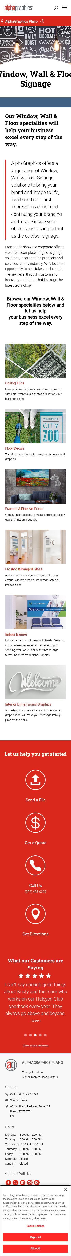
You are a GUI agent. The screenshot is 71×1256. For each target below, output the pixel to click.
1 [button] (25, 1035)
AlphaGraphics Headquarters (40, 1077)
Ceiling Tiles (14, 383)
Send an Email (18, 1100)
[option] (35, 1002)
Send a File (36, 800)
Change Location (32, 1072)
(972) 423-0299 (35, 891)
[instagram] (29, 1182)
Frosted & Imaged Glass (23, 569)
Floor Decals (14, 448)
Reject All (35, 1237)
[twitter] (15, 1182)
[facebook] (8, 1182)
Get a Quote (35, 842)
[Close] (65, 1189)
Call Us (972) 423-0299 (24, 1094)
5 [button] (45, 1035)
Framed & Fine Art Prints (24, 508)
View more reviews (36, 1045)
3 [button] (35, 1035)
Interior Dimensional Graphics (28, 704)
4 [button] (40, 1035)
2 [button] (30, 1035)
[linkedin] (22, 1182)
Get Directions (35, 934)
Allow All (35, 1248)
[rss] (37, 1182)
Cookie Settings (36, 1226)
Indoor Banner (16, 634)
